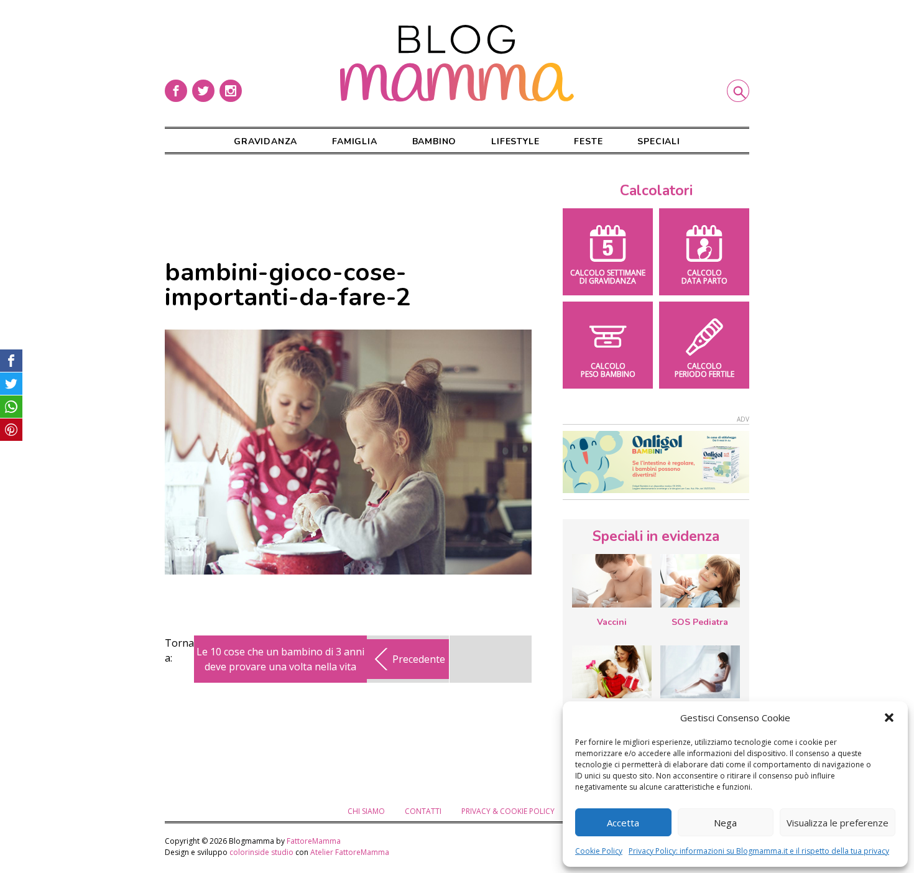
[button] (889, 717)
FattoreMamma (314, 841)
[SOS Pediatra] (700, 580)
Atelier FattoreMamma (349, 852)
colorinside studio (261, 852)
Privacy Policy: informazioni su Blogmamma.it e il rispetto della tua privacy (759, 851)
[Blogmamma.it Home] (457, 63)
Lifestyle (515, 141)
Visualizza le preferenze (838, 822)
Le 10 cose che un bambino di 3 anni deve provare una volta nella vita (280, 659)
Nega (725, 822)
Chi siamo (366, 811)
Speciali (658, 141)
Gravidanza (265, 141)
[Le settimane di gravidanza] (700, 672)
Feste (588, 141)
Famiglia (354, 141)
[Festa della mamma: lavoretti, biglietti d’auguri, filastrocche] (612, 671)
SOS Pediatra (700, 622)
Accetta (623, 822)
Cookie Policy (598, 851)
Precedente (418, 659)
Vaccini (612, 622)
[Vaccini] (612, 580)
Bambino (434, 141)
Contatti (423, 811)
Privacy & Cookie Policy (508, 811)
